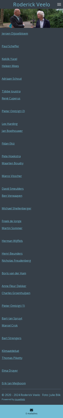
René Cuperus (11, 98)
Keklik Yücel (9, 59)
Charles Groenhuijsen (16, 293)
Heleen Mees (10, 66)
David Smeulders (13, 189)
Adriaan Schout (12, 79)
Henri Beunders (12, 253)
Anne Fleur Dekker (14, 286)
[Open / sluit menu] (59, 4)
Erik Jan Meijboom (14, 383)
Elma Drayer (10, 371)
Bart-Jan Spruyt (12, 318)
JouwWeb (20, 399)
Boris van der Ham (14, 273)
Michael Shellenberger (16, 208)
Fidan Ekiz (8, 143)
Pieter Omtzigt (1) (13, 306)
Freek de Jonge (11, 221)
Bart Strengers (11, 338)
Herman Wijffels (12, 241)
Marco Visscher (12, 176)
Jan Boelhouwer (12, 131)
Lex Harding (10, 124)
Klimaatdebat (10, 351)
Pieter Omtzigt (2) (13, 111)
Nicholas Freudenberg (16, 261)
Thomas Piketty (12, 358)
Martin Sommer (12, 228)
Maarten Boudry (12, 163)
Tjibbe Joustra (11, 91)
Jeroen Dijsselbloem (15, 33)
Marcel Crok (10, 325)
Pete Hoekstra (11, 156)
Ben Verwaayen (12, 196)
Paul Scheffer (10, 46)
